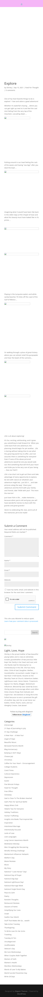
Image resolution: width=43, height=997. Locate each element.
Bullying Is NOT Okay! (12, 753)
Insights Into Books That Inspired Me (18, 819)
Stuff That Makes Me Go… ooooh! (17, 920)
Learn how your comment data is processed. (21, 621)
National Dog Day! (11, 879)
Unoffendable (9, 945)
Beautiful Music (10, 742)
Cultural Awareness (11, 774)
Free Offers (8, 791)
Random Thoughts (11, 900)
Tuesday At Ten (10, 938)
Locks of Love (9, 833)
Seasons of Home (11, 907)
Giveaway (8, 795)
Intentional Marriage (12, 826)
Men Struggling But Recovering (16, 847)
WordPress (21, 994)
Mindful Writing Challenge (14, 851)
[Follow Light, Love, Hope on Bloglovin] (21, 716)
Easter (6, 781)
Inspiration (8, 823)
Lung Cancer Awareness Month (16, 840)
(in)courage (8, 725)
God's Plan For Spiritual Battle (15, 802)
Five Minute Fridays (11, 784)
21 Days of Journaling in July (15, 728)
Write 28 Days (9, 976)
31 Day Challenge (11, 732)
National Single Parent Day (14, 889)
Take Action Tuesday (12, 924)
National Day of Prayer (13, 875)
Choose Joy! (8, 756)
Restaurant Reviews (11, 903)
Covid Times (9, 770)
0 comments (10, 90)
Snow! (6, 914)
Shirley (9, 87)
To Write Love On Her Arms (14, 931)
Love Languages (10, 837)
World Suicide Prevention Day (15, 973)
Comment (8, 536)
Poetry (6, 896)
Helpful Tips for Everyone (14, 809)
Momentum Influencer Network (16, 854)
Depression (8, 777)
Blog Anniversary (10, 749)
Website (7, 580)
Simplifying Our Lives (12, 910)
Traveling (7, 934)
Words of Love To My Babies (15, 969)
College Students (10, 767)
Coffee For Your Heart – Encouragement (19, 763)
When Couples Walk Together (15, 955)
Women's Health (10, 962)
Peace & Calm (9, 893)
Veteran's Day (9, 949)
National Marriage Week (13, 886)
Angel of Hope (9, 739)
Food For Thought (32, 87)
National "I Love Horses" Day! (15, 872)
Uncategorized (9, 941)
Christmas (8, 760)
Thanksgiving (9, 928)
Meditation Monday (11, 844)
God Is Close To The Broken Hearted (18, 798)
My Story (7, 868)
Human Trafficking (11, 816)
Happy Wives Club (11, 805)
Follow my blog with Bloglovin (21, 711)
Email (7, 570)
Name (7, 560)
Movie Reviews (10, 861)
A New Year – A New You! (14, 735)
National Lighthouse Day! (14, 882)
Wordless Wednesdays (13, 966)
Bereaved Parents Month (13, 746)
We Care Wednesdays (12, 952)
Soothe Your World (11, 917)
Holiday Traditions (11, 812)
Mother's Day (9, 858)
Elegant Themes (21, 991)
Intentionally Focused (12, 830)
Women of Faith (10, 959)
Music (6, 865)
